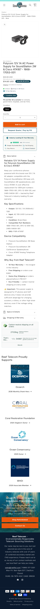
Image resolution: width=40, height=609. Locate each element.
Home (4, 12)
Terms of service (15, 604)
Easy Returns (11, 148)
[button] (4, 5)
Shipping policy (27, 604)
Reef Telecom (19, 598)
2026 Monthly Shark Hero (19, 392)
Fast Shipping (29, 145)
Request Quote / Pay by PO (20, 130)
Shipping (5, 84)
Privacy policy (29, 601)
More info (20, 344)
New (7, 109)
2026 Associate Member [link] (19, 485)
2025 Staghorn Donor (19, 423)
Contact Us (20, 526)
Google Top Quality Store (14, 145)
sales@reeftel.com (12, 568)
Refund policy (18, 601)
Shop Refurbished (20, 520)
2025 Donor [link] (19, 454)
